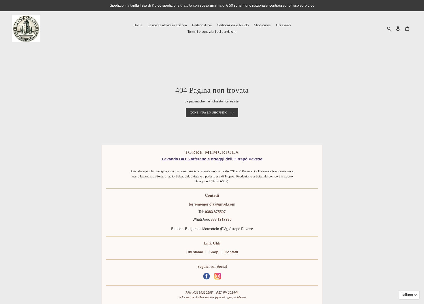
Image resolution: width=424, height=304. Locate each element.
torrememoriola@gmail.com (212, 204)
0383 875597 (215, 212)
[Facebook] (206, 277)
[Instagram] (217, 277)
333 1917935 (221, 219)
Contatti (231, 252)
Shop (213, 252)
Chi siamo (194, 252)
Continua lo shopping (208, 112)
